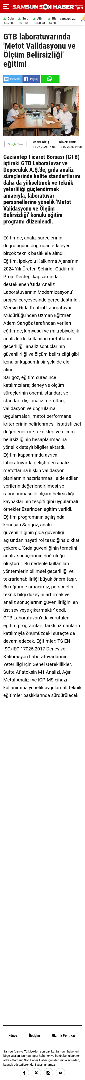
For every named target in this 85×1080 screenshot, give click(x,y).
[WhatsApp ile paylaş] (50, 79)
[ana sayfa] (78, 6)
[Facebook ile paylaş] (31, 79)
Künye (12, 1035)
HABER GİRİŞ (41, 142)
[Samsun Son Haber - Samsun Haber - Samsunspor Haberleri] (43, 7)
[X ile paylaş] (12, 79)
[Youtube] (60, 1073)
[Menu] (6, 6)
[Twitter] (36, 1073)
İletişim (34, 1035)
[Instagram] (48, 1073)
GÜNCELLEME (67, 142)
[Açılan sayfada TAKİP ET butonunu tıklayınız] (15, 144)
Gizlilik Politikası (64, 1035)
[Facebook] (24, 1073)
